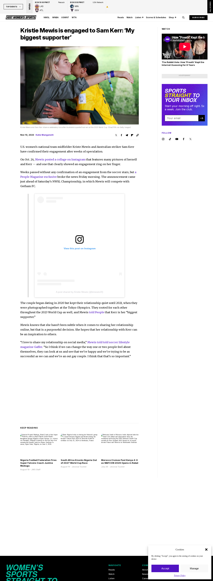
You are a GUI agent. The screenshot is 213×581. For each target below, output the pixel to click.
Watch (129, 17)
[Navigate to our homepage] (21, 17)
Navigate (114, 565)
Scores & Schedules (156, 17)
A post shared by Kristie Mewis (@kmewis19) (79, 292)
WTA (74, 17)
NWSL (47, 17)
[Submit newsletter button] (201, 118)
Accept (165, 568)
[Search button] (183, 17)
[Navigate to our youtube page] (176, 139)
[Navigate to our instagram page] (163, 139)
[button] (206, 549)
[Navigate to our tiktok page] (170, 139)
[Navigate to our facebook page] (183, 139)
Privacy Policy (180, 575)
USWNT (65, 17)
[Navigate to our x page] (190, 139)
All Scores (210, 6)
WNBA (55, 17)
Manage (194, 568)
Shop (171, 17)
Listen (138, 17)
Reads (120, 17)
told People (96, 312)
